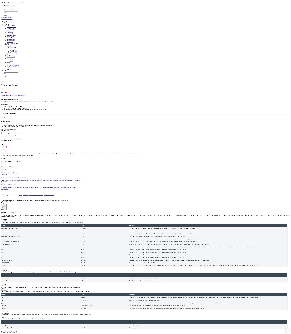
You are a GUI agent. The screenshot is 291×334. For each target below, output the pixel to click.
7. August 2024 (4, 174)
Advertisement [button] (4, 311)
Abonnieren (18, 139)
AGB (20, 195)
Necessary (4, 219)
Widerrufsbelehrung (49, 195)
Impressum (32, 195)
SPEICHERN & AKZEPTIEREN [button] (9, 331)
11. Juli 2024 (4, 181)
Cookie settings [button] (4, 201)
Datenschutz (25, 195)
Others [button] (2, 316)
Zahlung (42, 195)
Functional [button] (3, 269)
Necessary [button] (3, 218)
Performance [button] (4, 284)
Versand (37, 195)
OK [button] (10, 201)
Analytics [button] (3, 288)
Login (5, 15)
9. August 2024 (4, 189)
